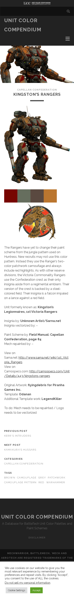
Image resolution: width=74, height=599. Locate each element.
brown (9, 477)
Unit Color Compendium (37, 517)
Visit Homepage (37, 3)
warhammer (55, 482)
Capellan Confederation (37, 89)
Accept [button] (36, 590)
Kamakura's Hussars (20, 449)
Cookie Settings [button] (16, 590)
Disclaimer (36, 537)
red (41, 482)
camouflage (26, 477)
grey (42, 477)
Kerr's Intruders (17, 435)
